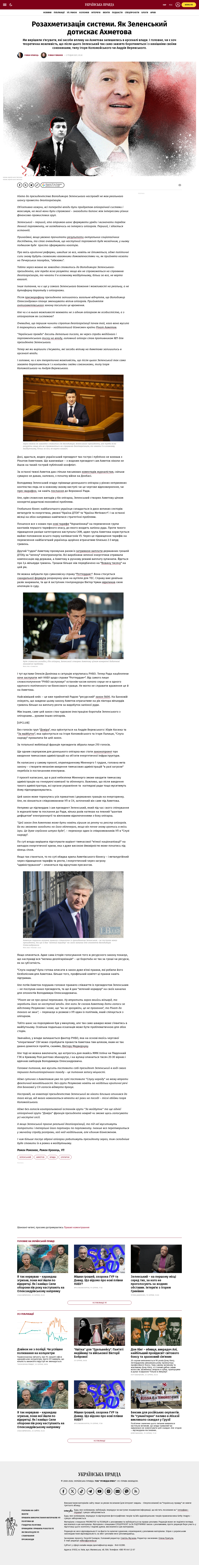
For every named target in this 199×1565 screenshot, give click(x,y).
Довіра (44, 729)
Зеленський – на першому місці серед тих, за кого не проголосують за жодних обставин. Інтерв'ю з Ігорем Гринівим (153, 1284)
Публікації (59, 12)
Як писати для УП (30, 1532)
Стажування (28, 1536)
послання (57, 491)
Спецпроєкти (132, 12)
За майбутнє (26, 733)
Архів (153, 12)
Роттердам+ (84, 574)
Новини (47, 12)
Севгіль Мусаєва (128, 1538)
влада (53, 1157)
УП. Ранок (72, 12)
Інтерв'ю (96, 12)
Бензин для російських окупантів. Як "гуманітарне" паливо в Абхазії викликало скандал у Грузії (155, 1416)
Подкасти (117, 12)
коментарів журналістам (97, 471)
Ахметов (40, 1157)
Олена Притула (166, 1538)
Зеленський (25, 1157)
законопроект (103, 751)
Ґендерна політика (31, 1525)
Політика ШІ (28, 1521)
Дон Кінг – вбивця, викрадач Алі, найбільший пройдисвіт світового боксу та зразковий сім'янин (155, 1353)
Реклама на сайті (30, 1510)
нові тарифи (61, 523)
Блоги (144, 12)
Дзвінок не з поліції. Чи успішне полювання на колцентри (40, 1351)
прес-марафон (26, 491)
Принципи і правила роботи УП (38, 1528)
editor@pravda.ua (88, 1540)
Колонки (84, 12)
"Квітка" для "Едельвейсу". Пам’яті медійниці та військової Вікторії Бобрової (98, 1353)
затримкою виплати (89, 551)
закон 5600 (103, 696)
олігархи (65, 1157)
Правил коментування (76, 1227)
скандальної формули (31, 578)
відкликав (108, 582)
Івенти (106, 12)
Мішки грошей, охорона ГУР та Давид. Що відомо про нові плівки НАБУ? (98, 1280)
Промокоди (28, 1539)
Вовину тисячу (111, 563)
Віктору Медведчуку (75, 1046)
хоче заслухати (27, 677)
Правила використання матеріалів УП (41, 1518)
